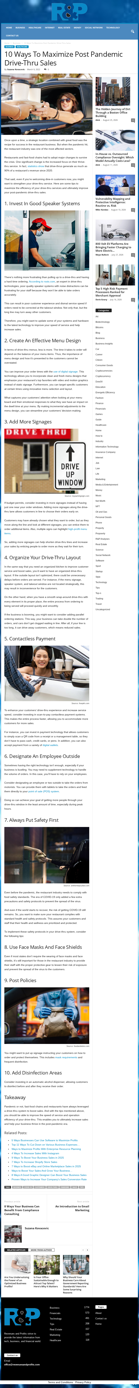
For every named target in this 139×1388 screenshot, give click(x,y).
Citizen (99, 360)
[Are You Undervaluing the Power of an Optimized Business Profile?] (17, 1264)
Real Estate (64, 27)
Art (97, 316)
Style (98, 577)
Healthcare (35, 27)
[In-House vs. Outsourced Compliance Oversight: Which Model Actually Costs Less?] (115, 140)
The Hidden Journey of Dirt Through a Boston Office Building (113, 112)
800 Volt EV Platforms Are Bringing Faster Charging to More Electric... (113, 247)
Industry (99, 441)
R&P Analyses (102, 539)
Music (98, 495)
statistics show (36, 166)
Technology (113, 27)
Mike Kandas (102, 209)
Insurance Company (105, 452)
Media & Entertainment (107, 484)
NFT (98, 506)
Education (101, 387)
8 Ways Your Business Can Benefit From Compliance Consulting (21, 1210)
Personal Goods (103, 517)
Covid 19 (28, 1187)
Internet (49, 27)
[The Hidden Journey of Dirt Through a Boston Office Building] (115, 91)
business (17, 1187)
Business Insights (104, 343)
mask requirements (66, 1057)
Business (20, 27)
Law (98, 468)
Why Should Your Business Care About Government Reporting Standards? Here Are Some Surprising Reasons (76, 1285)
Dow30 (99, 381)
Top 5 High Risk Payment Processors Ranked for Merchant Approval (112, 292)
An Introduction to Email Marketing (72, 1208)
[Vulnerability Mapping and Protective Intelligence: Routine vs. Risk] (115, 185)
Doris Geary (101, 299)
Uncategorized (103, 609)
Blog (98, 333)
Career (99, 354)
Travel (99, 604)
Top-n (98, 593)
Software (100, 560)
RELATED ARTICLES (16, 1250)
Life (97, 474)
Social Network (94, 27)
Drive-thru (53, 1187)
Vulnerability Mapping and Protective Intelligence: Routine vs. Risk (113, 202)
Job (97, 463)
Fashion (100, 398)
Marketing (100, 479)
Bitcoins (99, 327)
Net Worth (100, 501)
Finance (100, 403)
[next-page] (87, 1250)
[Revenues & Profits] (69, 11)
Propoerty (100, 533)
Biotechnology (103, 322)
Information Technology (107, 446)
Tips (98, 588)
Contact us (12, 35)
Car (97, 349)
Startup (99, 571)
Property (100, 528)
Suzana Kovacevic (16, 69)
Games (99, 414)
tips (82, 1187)
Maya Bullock (102, 254)
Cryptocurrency (103, 376)
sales (74, 1187)
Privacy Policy (83, 1382)
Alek (98, 120)
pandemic (65, 1187)
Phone (99, 522)
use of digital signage (65, 371)
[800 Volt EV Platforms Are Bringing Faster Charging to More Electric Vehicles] (115, 229)
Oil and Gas (101, 512)
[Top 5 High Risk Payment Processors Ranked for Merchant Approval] (115, 275)
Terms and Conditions (60, 1382)
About (98, 1313)
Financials (101, 409)
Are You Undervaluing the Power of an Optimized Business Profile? (16, 1282)
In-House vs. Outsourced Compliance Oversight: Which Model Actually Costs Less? (115, 157)
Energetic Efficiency (105, 392)
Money (77, 27)
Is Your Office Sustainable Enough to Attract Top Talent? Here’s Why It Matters (46, 1282)
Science (100, 550)
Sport (98, 566)
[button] (132, 32)
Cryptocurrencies (104, 371)
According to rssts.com (42, 281)
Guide (99, 419)
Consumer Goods (104, 365)
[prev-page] (83, 1250)
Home (9, 27)
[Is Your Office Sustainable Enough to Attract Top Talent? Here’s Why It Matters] (47, 1264)
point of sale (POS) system (43, 791)
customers (40, 1187)
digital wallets (50, 745)
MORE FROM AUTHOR (41, 1250)
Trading (99, 598)
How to (99, 436)
